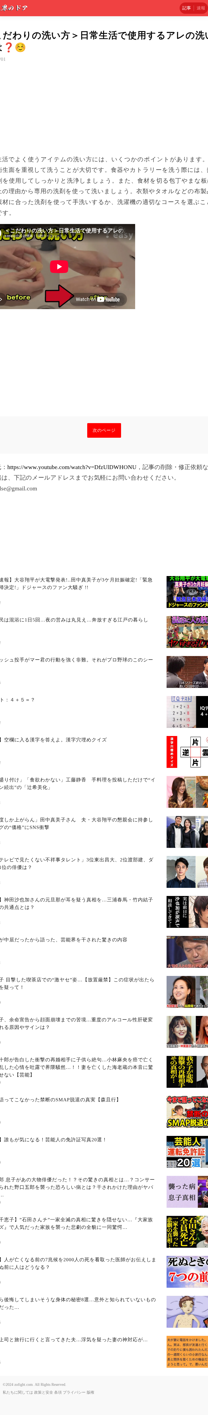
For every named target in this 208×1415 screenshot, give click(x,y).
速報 (201, 8)
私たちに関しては (18, 1392)
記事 (186, 8)
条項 (58, 1392)
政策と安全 (43, 1392)
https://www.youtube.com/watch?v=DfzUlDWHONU (71, 467)
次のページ (104, 430)
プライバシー (74, 1392)
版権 (90, 1392)
